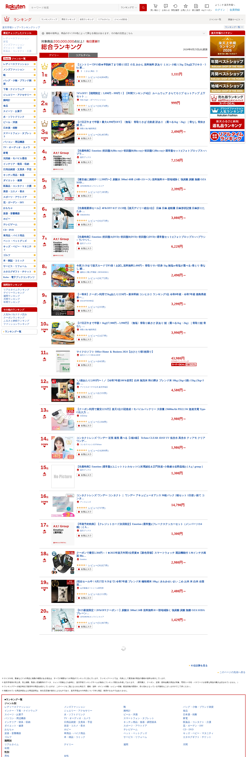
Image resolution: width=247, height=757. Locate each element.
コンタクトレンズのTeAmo (91, 444)
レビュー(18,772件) (98, 278)
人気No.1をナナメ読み (15, 314)
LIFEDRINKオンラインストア (92, 186)
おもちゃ (8, 208)
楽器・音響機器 (11, 213)
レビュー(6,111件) (97, 594)
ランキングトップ (49, 19)
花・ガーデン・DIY (13, 202)
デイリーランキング (14, 292)
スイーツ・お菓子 (12, 111)
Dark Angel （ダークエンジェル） (93, 100)
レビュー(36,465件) (98, 134)
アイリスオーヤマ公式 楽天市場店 (94, 387)
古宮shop (83, 416)
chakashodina (85, 215)
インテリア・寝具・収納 (16, 164)
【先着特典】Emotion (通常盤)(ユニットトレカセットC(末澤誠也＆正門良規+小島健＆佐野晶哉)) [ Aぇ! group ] (139, 466)
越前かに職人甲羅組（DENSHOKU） (95, 272)
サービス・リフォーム (15, 266)
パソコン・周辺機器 (13, 142)
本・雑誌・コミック (13, 260)
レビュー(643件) (96, 361)
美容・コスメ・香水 (13, 191)
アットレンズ (85, 502)
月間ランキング (11, 299)
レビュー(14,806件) (98, 450)
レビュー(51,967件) (98, 623)
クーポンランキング (14, 317)
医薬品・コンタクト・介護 (17, 51)
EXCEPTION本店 (87, 301)
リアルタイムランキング (16, 289)
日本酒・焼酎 (10, 127)
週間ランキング (11, 296)
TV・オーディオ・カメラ (16, 147)
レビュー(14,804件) (98, 77)
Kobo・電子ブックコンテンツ (19, 277)
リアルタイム (104, 19)
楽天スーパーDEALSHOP (90, 355)
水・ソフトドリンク (13, 116)
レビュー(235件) (96, 307)
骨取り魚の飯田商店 (88, 129)
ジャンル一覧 (215, 19)
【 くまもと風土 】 (89, 71)
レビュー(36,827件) (98, 565)
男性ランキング (68, 19)
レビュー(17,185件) (98, 192)
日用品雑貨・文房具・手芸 (17, 169)
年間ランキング (11, 302)
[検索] (143, 7)
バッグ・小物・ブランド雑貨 (17, 82)
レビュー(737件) (96, 508)
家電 (5, 41)
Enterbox (83, 559)
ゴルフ (6, 255)
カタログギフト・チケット (17, 271)
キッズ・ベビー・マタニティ (17, 248)
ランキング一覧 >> (234, 27)
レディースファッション (16, 38)
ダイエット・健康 (12, 47)
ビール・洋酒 (10, 122)
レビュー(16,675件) (98, 220)
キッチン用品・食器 (13, 175)
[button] (166, 7)
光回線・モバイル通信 (15, 158)
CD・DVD (8, 229)
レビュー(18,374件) (98, 106)
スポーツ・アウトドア (15, 197)
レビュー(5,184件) (97, 421)
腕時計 (6, 100)
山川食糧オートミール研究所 (92, 588)
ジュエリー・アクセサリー (17, 94)
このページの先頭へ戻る (232, 672)
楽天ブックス (85, 157)
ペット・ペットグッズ (15, 241)
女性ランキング (87, 19)
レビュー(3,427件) (97, 335)
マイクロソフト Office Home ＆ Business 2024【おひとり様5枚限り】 (115, 351)
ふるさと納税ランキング (16, 320)
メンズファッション (13, 44)
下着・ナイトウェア (13, 89)
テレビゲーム (10, 224)
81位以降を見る (199, 665)
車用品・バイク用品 (13, 235)
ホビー (6, 218)
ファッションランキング (16, 324)
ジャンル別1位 (120, 19)
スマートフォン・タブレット (17, 135)
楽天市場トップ (10, 27)
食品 (5, 105)
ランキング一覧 (13, 331)
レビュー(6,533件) (97, 393)
